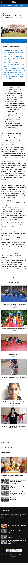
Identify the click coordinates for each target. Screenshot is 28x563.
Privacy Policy (5, 554)
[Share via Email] (16, 277)
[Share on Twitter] (12, 277)
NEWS (5, 5)
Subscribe (13, 556)
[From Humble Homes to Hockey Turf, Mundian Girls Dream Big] (14, 293)
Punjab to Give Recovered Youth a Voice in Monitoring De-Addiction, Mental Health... (17, 542)
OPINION (10, 5)
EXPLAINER (15, 5)
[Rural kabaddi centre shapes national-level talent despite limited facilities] (14, 342)
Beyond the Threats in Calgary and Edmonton (18, 486)
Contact (21, 554)
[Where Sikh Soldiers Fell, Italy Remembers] (5, 499)
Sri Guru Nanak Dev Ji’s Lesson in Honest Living (12, 476)
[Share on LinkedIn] (13, 277)
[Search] (26, 2)
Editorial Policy (13, 554)
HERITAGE (21, 5)
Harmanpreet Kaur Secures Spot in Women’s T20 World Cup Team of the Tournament (13, 52)
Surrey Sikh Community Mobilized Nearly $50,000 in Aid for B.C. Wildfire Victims (18, 481)
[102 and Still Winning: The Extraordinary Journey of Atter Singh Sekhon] (14, 415)
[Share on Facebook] (10, 277)
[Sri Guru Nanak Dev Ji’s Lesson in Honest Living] (14, 465)
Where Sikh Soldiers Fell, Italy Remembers (17, 498)
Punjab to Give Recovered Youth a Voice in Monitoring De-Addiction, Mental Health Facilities (18, 493)
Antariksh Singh (9, 17)
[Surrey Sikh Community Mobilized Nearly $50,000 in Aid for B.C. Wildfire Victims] (5, 481)
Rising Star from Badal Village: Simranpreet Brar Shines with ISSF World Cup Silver (14, 64)
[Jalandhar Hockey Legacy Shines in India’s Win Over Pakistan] (14, 318)
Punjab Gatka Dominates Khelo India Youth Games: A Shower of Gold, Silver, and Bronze (14, 58)
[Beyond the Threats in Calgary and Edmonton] (5, 487)
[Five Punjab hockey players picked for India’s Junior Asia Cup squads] (14, 391)
